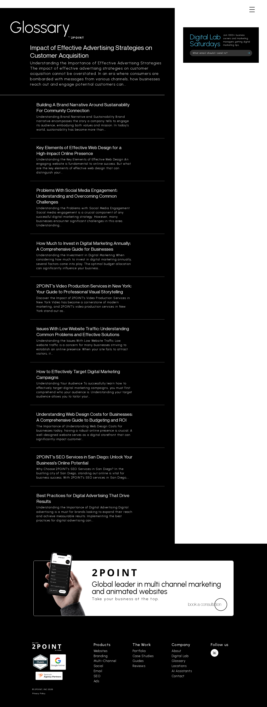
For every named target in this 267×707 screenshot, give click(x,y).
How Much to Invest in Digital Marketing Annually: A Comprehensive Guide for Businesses (83, 246)
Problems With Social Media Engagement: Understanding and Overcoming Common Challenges (76, 196)
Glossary (178, 661)
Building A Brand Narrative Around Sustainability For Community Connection (83, 107)
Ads (96, 681)
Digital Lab (180, 656)
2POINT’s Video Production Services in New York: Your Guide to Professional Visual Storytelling (84, 288)
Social (98, 666)
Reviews (139, 666)
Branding (101, 656)
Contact (178, 676)
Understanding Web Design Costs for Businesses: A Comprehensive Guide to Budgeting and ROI (84, 417)
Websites (101, 651)
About (176, 651)
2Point (115, 572)
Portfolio (139, 651)
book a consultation (204, 604)
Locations (179, 666)
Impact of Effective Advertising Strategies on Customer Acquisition (91, 51)
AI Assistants (182, 671)
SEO (97, 676)
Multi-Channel (105, 661)
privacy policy (38, 693)
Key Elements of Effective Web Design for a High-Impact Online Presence (79, 150)
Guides (138, 661)
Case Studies (143, 656)
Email (98, 671)
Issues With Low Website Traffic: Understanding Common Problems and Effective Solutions (82, 331)
